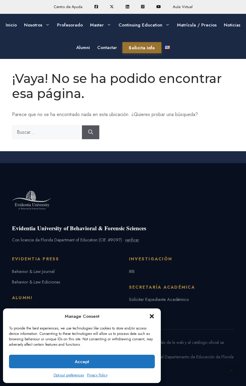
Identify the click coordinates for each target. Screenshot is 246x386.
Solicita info (142, 47)
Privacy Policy (97, 375)
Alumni (83, 47)
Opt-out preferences (69, 375)
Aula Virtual (183, 7)
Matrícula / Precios (197, 25)
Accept (82, 361)
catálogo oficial (205, 342)
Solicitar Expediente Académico (159, 299)
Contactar (107, 47)
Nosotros (33, 25)
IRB (132, 271)
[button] (152, 316)
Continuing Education (140, 25)
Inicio (11, 25)
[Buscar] (90, 132)
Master (97, 25)
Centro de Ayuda (68, 7)
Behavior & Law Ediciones (36, 282)
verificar (132, 240)
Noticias (232, 25)
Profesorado (70, 25)
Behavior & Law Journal (33, 271)
